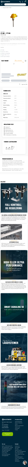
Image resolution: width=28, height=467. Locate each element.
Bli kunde (16, 448)
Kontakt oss (17, 446)
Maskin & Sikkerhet (18, 422)
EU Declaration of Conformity (10, 134)
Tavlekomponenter (18, 421)
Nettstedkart (17, 461)
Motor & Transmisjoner (19, 425)
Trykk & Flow (17, 427)
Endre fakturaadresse (19, 452)
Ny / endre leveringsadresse (20, 451)
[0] (25, 1)
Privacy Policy (4, 452)
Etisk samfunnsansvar (6, 454)
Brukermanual (8, 128)
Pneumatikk (17, 428)
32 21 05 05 (6, 426)
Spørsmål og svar (18, 450)
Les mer (2, 47)
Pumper (16, 429)
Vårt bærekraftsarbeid (6, 450)
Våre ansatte (17, 447)
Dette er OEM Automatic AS (7, 446)
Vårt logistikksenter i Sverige (7, 447)
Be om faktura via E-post (19, 454)
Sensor (16, 424)
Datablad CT (7, 127)
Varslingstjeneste (5, 455)
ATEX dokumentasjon (9, 131)
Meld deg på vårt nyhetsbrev (7, 434)
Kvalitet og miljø (5, 451)
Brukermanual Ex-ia (9, 130)
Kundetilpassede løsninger (7, 448)
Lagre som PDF (24, 84)
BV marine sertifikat (9, 133)
